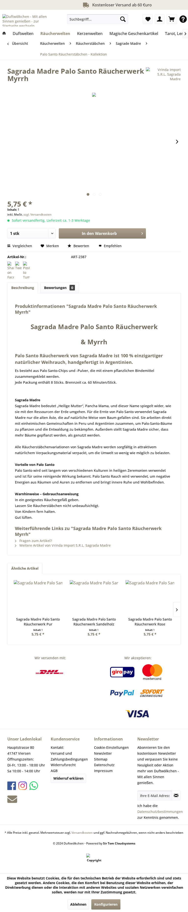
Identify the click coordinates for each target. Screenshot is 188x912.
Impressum (103, 770)
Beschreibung (22, 287)
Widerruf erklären (68, 778)
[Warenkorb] (172, 19)
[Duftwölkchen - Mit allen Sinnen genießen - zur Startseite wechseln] (28, 20)
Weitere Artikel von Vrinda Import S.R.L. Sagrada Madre (64, 545)
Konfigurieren (106, 904)
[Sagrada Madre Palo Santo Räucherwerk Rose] (150, 597)
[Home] (4, 33)
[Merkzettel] (148, 19)
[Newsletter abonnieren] (176, 795)
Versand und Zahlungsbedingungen (69, 756)
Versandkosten (82, 833)
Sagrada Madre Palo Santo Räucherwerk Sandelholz (94, 621)
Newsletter (103, 753)
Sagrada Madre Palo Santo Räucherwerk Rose (150, 621)
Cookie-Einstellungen (111, 747)
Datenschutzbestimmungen (160, 811)
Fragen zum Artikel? (35, 540)
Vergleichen (22, 245)
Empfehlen (112, 245)
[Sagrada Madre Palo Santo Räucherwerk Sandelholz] (94, 597)
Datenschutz (104, 764)
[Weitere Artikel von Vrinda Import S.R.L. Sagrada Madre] (163, 75)
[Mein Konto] (159, 19)
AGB (54, 770)
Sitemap (100, 759)
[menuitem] (97, 19)
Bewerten (81, 245)
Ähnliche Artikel (24, 568)
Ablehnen (78, 904)
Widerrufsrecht (63, 764)
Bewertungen (58, 287)
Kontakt (57, 747)
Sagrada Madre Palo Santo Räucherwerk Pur (38, 621)
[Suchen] (123, 19)
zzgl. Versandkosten (38, 214)
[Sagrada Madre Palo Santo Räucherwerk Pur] (38, 597)
